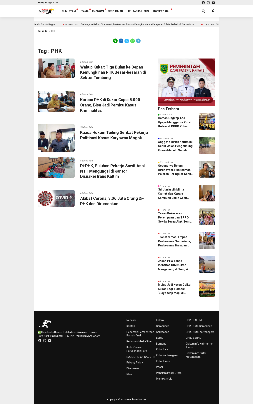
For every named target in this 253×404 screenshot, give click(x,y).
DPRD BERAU (193, 337)
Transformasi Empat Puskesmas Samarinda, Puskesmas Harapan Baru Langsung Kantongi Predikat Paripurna (175, 241)
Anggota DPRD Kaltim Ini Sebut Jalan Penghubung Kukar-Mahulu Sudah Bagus (175, 146)
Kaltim (160, 320)
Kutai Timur (163, 361)
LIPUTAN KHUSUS (138, 11)
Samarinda (162, 326)
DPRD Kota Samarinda (199, 326)
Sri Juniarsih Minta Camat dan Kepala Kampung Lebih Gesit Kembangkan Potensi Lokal (173, 194)
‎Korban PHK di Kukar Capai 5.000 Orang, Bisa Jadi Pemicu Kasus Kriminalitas (110, 105)
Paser (159, 366)
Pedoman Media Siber (139, 341)
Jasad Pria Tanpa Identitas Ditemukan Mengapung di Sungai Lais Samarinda (173, 265)
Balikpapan (162, 331)
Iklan (129, 374)
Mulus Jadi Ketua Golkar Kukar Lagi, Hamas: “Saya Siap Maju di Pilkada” (175, 289)
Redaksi (131, 320)
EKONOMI (98, 11)
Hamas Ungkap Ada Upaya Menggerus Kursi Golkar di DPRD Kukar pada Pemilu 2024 (174, 122)
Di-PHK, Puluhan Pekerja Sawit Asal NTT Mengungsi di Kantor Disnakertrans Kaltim (112, 171)
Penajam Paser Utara (169, 372)
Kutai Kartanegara (167, 355)
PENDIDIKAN (115, 11)
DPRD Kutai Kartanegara (200, 331)
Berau (159, 337)
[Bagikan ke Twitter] (127, 40)
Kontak (130, 326)
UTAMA (84, 11)
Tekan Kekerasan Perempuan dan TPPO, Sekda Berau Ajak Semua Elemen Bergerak (175, 218)
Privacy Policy (134, 362)
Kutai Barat (162, 349)
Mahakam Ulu (164, 378)
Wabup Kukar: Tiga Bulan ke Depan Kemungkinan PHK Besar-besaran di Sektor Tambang (113, 72)
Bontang (161, 343)
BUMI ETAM (69, 11)
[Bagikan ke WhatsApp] (132, 40)
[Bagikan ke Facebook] (121, 40)
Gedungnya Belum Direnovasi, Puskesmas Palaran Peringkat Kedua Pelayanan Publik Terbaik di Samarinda (127, 24)
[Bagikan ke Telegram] (138, 40)
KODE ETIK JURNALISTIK (140, 356)
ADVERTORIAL (161, 11)
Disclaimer (132, 368)
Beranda (42, 31)
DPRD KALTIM (194, 320)
